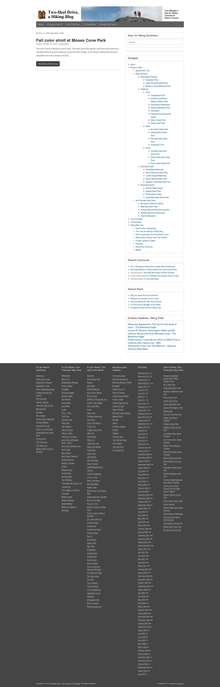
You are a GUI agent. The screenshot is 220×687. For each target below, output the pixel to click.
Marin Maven (66, 453)
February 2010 (143, 447)
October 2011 (143, 380)
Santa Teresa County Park (173, 501)
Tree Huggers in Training (70, 490)
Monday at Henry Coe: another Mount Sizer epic (155, 266)
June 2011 (142, 393)
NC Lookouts (40, 415)
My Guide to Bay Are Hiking (152, 203)
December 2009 (143, 454)
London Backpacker (94, 474)
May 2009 (141, 478)
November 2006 (143, 579)
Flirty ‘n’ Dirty (66, 413)
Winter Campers (93, 603)
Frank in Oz (91, 426)
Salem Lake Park (158, 123)
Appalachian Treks (42, 386)
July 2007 (141, 552)
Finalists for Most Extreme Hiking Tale (145, 307)
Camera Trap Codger (94, 403)
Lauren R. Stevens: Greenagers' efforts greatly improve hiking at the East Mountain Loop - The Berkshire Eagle (152, 333)
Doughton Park (152, 79)
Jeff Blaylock (91, 457)
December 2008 (143, 495)
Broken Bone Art (119, 389)
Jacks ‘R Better (118, 409)
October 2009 (143, 461)
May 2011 (141, 397)
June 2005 (142, 637)
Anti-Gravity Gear (119, 376)
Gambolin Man (67, 420)
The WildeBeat (67, 480)
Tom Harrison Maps (120, 440)
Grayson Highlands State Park (158, 181)
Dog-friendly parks (148, 215)
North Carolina (141, 73)
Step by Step (92, 560)
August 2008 (142, 508)
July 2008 (141, 512)
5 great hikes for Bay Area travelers (155, 209)
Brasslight (116, 386)
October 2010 (143, 420)
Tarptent (116, 433)
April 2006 (141, 603)
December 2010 (143, 413)
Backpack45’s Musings (70, 382)
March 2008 (142, 525)
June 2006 (142, 596)
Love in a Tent (92, 477)
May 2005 (141, 640)
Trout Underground (94, 590)
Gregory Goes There (94, 430)
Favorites (139, 243)
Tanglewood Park (158, 95)
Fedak (64, 409)
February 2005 (143, 650)
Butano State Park (170, 397)
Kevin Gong (66, 449)
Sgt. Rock (90, 546)
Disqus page (167, 411)
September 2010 (144, 424)
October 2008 (143, 501)
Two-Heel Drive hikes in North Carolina (158, 272)
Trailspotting (66, 487)
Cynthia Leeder (67, 396)
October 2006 (143, 583)
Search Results (168, 504)
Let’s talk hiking (152, 278)
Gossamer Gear (118, 406)
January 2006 (143, 613)
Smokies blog (92, 553)
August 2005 (142, 630)
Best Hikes (91, 386)
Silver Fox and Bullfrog (44, 429)
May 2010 (141, 437)
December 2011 (143, 373)
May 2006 (141, 599)
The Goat (90, 579)
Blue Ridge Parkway (149, 76)
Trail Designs (117, 443)
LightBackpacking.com (95, 467)
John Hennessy (92, 460)
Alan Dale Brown (137, 269)
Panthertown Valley (153, 194)
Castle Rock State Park (171, 404)
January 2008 (143, 532)
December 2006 (143, 576)
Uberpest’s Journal (93, 593)
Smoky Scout (41, 439)
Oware (115, 423)
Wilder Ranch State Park (172, 527)
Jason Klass (91, 453)
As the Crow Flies (93, 379)
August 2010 (142, 427)
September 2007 (144, 545)
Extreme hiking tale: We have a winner (146, 301)
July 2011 (141, 390)
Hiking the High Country (44, 405)
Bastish (89, 382)
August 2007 (142, 549)
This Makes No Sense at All (72, 483)
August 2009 (142, 468)
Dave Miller (66, 406)
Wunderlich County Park (172, 530)
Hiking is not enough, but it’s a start (164, 275)
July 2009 (141, 471)
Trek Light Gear (118, 447)
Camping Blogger (68, 392)
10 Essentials (90, 24)
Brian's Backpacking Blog (45, 389)
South (148, 147)
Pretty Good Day (68, 460)
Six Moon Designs (119, 426)
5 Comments (64, 43)
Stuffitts (115, 430)
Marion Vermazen (93, 480)
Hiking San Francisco (69, 436)
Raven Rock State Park (160, 163)
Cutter (89, 409)
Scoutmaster (91, 539)
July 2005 (141, 633)
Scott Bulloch (66, 473)
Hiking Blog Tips (107, 24)
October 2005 (143, 623)
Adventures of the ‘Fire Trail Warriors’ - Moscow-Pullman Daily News (152, 347)
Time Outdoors (92, 583)
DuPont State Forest (154, 188)
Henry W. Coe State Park (172, 414)
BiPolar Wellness (93, 389)
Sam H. (90, 536)
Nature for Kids (92, 504)
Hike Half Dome (67, 430)
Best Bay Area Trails (149, 206)
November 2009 (143, 457)
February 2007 (143, 569)
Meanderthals (41, 409)
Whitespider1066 (93, 600)
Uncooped (65, 493)
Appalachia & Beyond (44, 382)
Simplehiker (91, 550)
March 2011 (142, 403)
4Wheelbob (66, 376)
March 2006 (142, 606)
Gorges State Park (153, 191)
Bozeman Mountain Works (122, 382)
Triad (148, 92)
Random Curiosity (68, 463)
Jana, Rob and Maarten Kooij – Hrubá (70, 441)
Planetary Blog (92, 533)
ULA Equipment (118, 450)
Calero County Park (170, 401)
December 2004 (143, 657)
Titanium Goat (118, 436)
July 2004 (141, 674)
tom (40, 43)
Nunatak (116, 420)
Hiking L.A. (91, 440)
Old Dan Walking (42, 422)
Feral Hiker (91, 420)
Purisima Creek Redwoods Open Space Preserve (173, 481)
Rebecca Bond (67, 470)
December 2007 (143, 535)
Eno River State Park (159, 129)
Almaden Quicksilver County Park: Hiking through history (170, 378)
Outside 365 (91, 526)
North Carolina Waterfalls (45, 419)
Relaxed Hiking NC (43, 426)
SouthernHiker (67, 476)
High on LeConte (42, 402)
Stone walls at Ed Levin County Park (162, 269)
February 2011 (143, 407)
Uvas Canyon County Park (172, 523)
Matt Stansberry (93, 484)
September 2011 (144, 383)
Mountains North (147, 166)
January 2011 (143, 410)
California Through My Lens (97, 399)
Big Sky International (120, 379)
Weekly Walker (67, 504)
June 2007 (142, 556)
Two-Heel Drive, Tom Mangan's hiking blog (64, 683)
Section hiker (92, 543)
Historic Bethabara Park (160, 107)
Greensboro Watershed (160, 104)
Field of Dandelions (94, 423)
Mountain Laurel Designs (121, 413)
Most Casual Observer (70, 456)
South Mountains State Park (157, 197)
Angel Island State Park (172, 388)
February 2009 (143, 488)
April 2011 (141, 400)
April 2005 (141, 643)
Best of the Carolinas (144, 246)
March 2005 (142, 647)
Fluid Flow (65, 416)
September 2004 (144, 667)
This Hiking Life (41, 445)
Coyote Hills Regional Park (173, 407)
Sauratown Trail (157, 144)
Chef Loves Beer (93, 406)
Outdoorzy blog (92, 522)
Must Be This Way (93, 500)
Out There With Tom (94, 519)
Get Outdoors (66, 426)
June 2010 (142, 434)
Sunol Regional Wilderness (173, 514)
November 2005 (143, 620)
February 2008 (143, 528)
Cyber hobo (91, 413)
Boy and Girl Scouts (94, 392)
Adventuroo (40, 376)
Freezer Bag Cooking (120, 403)
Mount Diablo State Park (172, 458)
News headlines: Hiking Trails (147, 318)
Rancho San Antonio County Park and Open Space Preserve (171, 489)
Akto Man (90, 376)
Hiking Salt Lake (93, 443)
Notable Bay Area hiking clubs (153, 212)
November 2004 (143, 660)
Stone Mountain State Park (157, 172)
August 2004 (142, 671)
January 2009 (143, 491)
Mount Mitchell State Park (156, 178)
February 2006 (143, 610)
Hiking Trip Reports (94, 447)
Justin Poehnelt (92, 464)
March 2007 (142, 566)
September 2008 (144, 505)
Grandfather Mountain (155, 169)
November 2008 (143, 498)
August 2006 (142, 589)
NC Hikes (39, 412)
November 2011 (143, 376)
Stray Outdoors (92, 563)
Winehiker (65, 510)
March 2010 (142, 444)
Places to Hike (53, 24)
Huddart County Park (171, 424)
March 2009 (142, 484)
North (148, 126)
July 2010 (141, 430)
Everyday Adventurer (94, 416)
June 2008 (142, 515)
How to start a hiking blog (146, 228)
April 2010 (141, 440)
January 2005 (143, 654)
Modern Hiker (92, 487)
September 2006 (144, 586)
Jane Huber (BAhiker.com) (71, 446)
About (40, 24)
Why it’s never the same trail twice (144, 295)
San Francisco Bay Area (145, 200)
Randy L (65, 466)
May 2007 (141, 559)
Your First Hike (73, 24)
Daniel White (66, 403)
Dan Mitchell (66, 399)
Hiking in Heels (67, 433)
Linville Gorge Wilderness (156, 175)
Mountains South (147, 184)
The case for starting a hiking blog (149, 231)
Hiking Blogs (91, 436)
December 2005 (143, 616)
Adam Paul (66, 379)
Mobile (138, 249)
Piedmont (144, 89)
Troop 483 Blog (92, 586)
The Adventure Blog (94, 573)
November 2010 (143, 417)
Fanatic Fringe (118, 399)
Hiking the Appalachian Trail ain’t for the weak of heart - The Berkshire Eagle (152, 326)
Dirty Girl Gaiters (119, 392)
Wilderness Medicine (69, 507)
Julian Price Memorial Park (157, 83)
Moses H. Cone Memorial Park (158, 86)
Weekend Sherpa (68, 500)
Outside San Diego (94, 529)
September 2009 (144, 464)
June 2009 (142, 474)
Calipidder (65, 389)
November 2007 (143, 539)
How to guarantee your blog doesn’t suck (152, 234)
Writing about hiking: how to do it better (151, 237)
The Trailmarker (41, 442)
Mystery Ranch (118, 416)
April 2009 (141, 481)
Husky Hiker (91, 450)
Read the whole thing (48, 63)
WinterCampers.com (94, 606)
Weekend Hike (67, 497)
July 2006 (141, 593)
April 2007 (141, 562)
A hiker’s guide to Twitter (145, 240)
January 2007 (143, 572)
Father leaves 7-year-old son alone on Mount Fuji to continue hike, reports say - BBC (154, 341)
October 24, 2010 (50, 43)
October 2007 (143, 542)
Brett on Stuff (92, 396)
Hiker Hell (90, 433)
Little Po (90, 470)
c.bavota (180, 683)
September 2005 (144, 627)
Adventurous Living (43, 379)
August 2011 (142, 386)
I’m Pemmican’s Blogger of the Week (145, 304)
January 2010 (143, 451)
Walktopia (90, 596)
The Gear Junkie (93, 576)
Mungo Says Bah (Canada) (97, 497)
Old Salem (155, 110)
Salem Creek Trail (158, 120)
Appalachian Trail (143, 70)
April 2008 (141, 522)
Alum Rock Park (169, 384)
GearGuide (66, 423)
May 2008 (141, 518)
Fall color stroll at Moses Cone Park (71, 40)
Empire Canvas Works (121, 396)
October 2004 (143, 664)
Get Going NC (41, 399)
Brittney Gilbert (67, 386)
